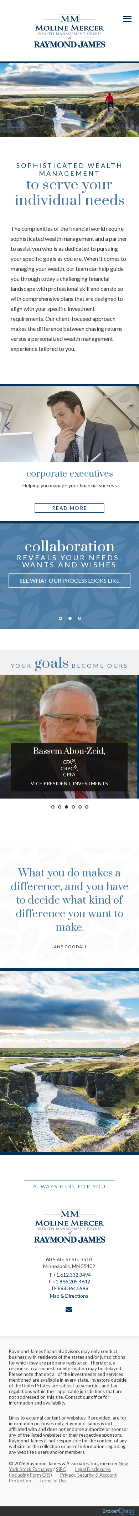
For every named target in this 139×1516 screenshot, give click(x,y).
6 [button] (87, 807)
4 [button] (73, 807)
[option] (69, 565)
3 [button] (80, 618)
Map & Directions (69, 1296)
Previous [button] (5, 586)
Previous (7, 425)
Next (131, 425)
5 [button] (80, 807)
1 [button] (60, 618)
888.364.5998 (73, 1288)
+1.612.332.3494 (72, 1275)
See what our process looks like (69, 580)
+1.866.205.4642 (71, 1281)
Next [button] (133, 586)
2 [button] (70, 618)
